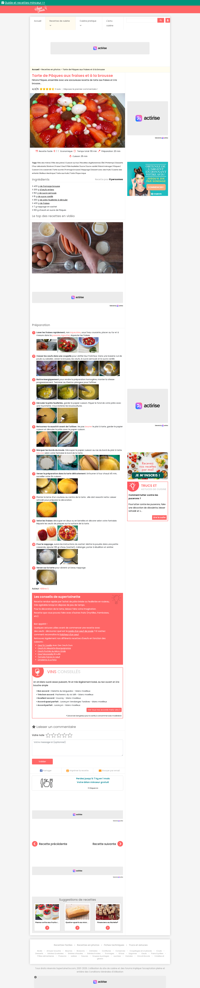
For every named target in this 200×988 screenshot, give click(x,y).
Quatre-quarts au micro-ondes (80, 922)
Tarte (72, 173)
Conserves (120, 951)
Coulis (159, 951)
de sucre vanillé (45, 196)
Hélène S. (44, 588)
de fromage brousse (50, 186)
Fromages (109, 953)
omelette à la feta (47, 659)
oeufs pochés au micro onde (52, 651)
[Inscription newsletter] (147, 465)
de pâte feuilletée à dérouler (54, 199)
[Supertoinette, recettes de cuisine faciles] (41, 9)
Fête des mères (43, 163)
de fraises (45, 203)
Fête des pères (58, 163)
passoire (56, 335)
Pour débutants (39, 166)
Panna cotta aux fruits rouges (49, 922)
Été (103, 163)
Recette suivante (104, 844)
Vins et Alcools (143, 956)
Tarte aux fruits (62, 173)
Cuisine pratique (88, 20)
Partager (47, 770)
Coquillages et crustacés (141, 951)
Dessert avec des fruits (101, 170)
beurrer (88, 426)
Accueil (37, 20)
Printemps (110, 163)
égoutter (65, 335)
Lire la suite (159, 517)
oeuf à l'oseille (45, 645)
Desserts (119, 163)
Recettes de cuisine (60, 20)
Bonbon (50, 166)
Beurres (68, 951)
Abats (39, 951)
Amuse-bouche (54, 951)
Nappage (85, 170)
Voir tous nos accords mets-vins (103, 709)
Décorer (40, 453)
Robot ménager (105, 166)
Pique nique (81, 173)
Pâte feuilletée (73, 166)
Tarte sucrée (58, 170)
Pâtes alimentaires (45, 956)
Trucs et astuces (138, 945)
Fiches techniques (114, 945)
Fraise (57, 166)
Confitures (106, 951)
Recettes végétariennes (90, 163)
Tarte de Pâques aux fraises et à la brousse (84, 69)
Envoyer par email (111, 770)
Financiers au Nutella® (107, 922)
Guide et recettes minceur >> (25, 3)
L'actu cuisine (109, 23)
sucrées (117, 956)
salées (74, 956)
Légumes (133, 953)
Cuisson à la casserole (42, 170)
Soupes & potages (101, 956)
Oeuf (63, 166)
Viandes (129, 956)
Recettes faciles (63, 945)
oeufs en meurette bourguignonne (54, 648)
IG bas (121, 953)
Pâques (116, 166)
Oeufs (144, 953)
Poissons (62, 956)
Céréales (93, 951)
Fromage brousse (72, 170)
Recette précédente (53, 844)
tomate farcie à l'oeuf (49, 657)
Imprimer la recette (79, 770)
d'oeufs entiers (47, 189)
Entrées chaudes (75, 953)
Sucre (82, 166)
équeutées (75, 332)
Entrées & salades (56, 953)
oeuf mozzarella (45, 654)
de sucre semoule (47, 193)
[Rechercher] (160, 20)
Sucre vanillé (91, 166)
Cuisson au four (72, 163)
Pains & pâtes (157, 953)
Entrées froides (94, 953)
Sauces (84, 956)
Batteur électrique (47, 173)
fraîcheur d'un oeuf (69, 634)
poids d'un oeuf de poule (80, 631)
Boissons (81, 951)
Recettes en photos (51, 69)
